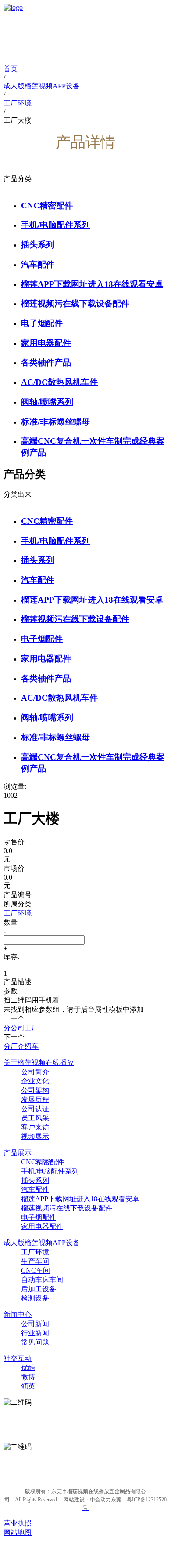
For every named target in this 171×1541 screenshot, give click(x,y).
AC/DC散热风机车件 (59, 382)
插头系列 (37, 244)
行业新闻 (35, 1333)
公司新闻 (35, 1323)
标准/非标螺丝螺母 (55, 421)
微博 (28, 1377)
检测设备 (35, 1298)
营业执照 (18, 1523)
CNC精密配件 (47, 205)
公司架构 (35, 1090)
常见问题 (35, 1342)
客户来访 (35, 1127)
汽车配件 (37, 264)
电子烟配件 (42, 323)
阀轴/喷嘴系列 (47, 402)
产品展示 (18, 1152)
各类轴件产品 (46, 362)
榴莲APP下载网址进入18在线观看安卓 (92, 284)
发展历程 (35, 1099)
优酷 (28, 1367)
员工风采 (35, 1118)
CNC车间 (35, 1270)
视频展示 (35, 1136)
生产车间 (35, 1261)
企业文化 (35, 1081)
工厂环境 (35, 1252)
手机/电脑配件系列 (55, 224)
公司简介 (35, 1072)
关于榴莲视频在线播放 (39, 1062)
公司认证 (35, 1108)
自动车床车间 (42, 1279)
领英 (28, 1386)
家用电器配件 (46, 343)
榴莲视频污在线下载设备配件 (75, 303)
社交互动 (18, 1358)
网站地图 (18, 1532)
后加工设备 (38, 1289)
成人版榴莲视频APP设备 (42, 1243)
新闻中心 (18, 1314)
